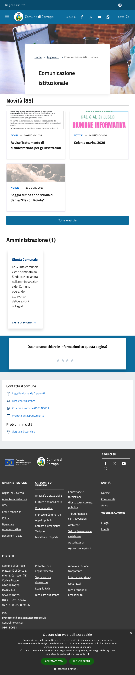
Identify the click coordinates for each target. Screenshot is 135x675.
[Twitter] (89, 16)
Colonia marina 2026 (89, 142)
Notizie (78, 135)
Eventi (105, 529)
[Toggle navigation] (7, 16)
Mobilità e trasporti (46, 537)
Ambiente (74, 525)
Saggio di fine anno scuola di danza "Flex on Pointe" (32, 197)
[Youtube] (98, 16)
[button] (67, 669)
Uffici (5, 505)
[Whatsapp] (106, 16)
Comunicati (108, 499)
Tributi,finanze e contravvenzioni (78, 516)
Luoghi (105, 523)
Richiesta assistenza (47, 595)
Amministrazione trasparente (78, 568)
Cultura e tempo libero (48, 502)
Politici (6, 518)
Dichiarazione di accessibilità (77, 592)
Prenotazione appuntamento (44, 568)
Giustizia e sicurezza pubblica (80, 504)
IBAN (5, 600)
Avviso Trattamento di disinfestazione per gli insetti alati (36, 145)
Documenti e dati (12, 535)
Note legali (74, 583)
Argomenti (53, 57)
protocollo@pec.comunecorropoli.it (24, 617)
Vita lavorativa (44, 508)
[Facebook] (80, 16)
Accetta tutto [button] (54, 661)
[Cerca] (128, 17)
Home (37, 57)
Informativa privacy (79, 577)
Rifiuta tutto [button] (81, 661)
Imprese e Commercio (48, 514)
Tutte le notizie (67, 220)
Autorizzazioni (76, 542)
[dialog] (67, 652)
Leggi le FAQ (42, 588)
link (87, 653)
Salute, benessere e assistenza (80, 533)
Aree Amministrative (14, 499)
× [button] (131, 633)
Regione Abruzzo (15, 5)
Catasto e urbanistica (47, 526)
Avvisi (14, 135)
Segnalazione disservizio (43, 579)
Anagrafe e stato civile (48, 495)
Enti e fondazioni (12, 512)
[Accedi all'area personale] (120, 5)
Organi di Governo (13, 493)
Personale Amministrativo (11, 526)
